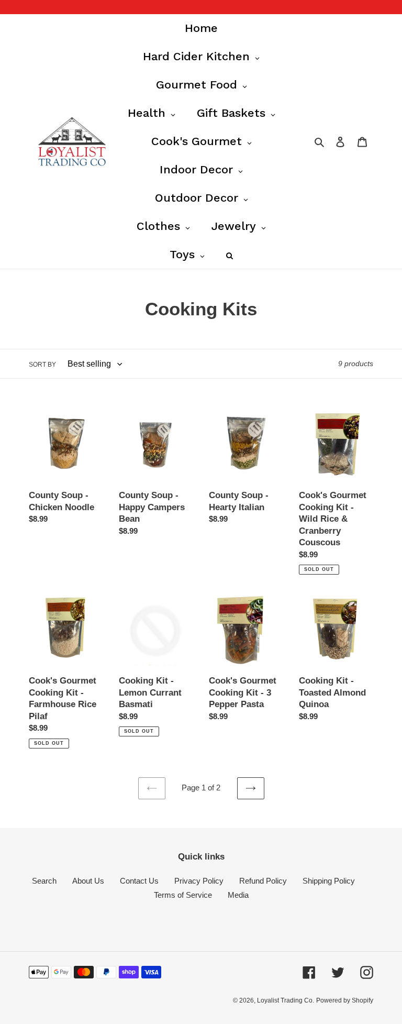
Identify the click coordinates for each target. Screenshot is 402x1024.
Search (44, 880)
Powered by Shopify (344, 1000)
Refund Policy (263, 880)
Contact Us (139, 880)
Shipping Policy (329, 880)
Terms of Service (183, 894)
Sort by (42, 364)
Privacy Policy (199, 880)
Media (238, 894)
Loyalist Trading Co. (285, 1000)
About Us (88, 880)
